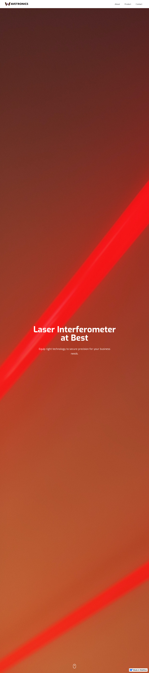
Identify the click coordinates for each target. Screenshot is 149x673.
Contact (139, 4)
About (117, 4)
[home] (16, 4)
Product (128, 4)
